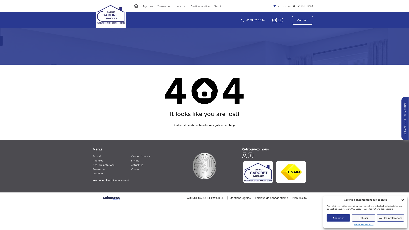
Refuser (363, 217)
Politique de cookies (364, 224)
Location (181, 6)
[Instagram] (244, 155)
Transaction (164, 6)
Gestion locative (200, 6)
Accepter (338, 217)
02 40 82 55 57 (255, 20)
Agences (148, 6)
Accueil (97, 156)
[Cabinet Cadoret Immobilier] (111, 26)
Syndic (218, 6)
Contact (302, 20)
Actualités (137, 164)
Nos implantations (103, 164)
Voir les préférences (390, 217)
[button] (402, 199)
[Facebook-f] (250, 155)
